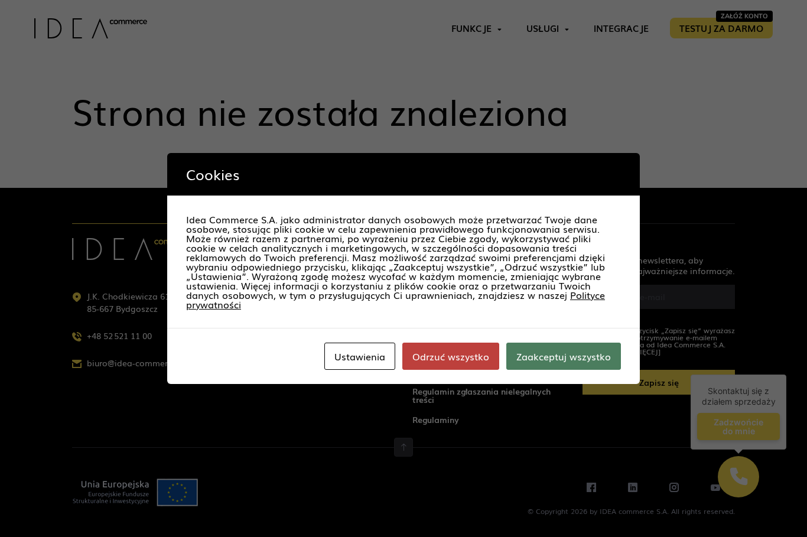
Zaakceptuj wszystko (563, 356)
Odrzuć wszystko (450, 356)
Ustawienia (359, 356)
